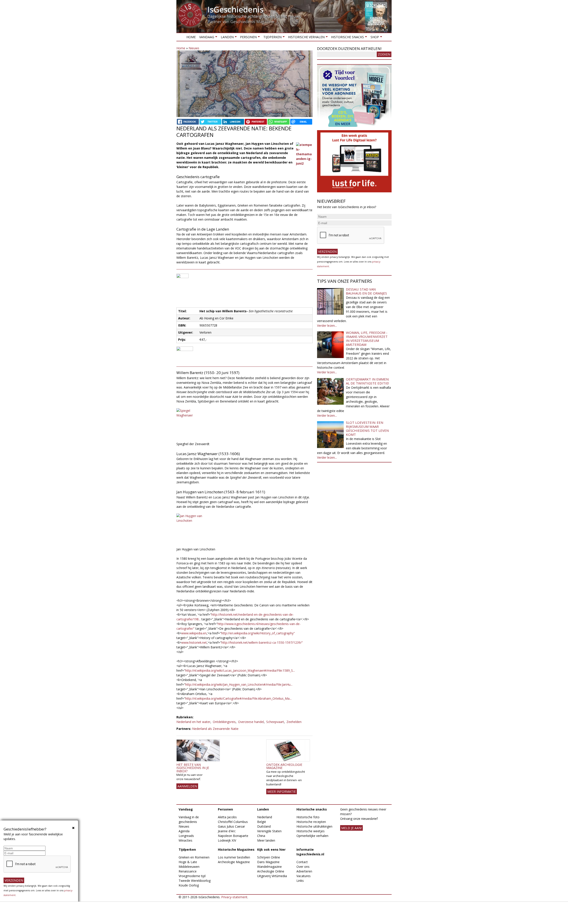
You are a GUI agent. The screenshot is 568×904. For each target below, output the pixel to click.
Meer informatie (281, 791)
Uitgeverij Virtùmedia (272, 876)
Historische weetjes (310, 831)
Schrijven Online (268, 857)
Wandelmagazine (269, 866)
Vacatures (303, 876)
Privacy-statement (234, 897)
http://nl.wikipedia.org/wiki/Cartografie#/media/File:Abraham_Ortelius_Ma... (238, 698)
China (261, 836)
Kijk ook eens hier (271, 849)
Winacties (185, 840)
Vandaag (205, 38)
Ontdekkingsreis (224, 722)
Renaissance (188, 871)
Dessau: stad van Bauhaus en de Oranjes (366, 291)
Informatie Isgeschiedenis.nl (310, 851)
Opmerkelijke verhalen (312, 836)
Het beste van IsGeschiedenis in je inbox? (192, 768)
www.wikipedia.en (194, 633)
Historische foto (308, 817)
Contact (302, 862)
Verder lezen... (327, 325)
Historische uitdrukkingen (314, 826)
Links (300, 880)
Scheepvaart (275, 722)
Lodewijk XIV (227, 840)
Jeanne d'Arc (227, 831)
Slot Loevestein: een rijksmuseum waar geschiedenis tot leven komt (367, 428)
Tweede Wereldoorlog (195, 880)
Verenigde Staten (269, 831)
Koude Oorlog (189, 885)
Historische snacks (346, 38)
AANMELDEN (187, 786)
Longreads (186, 836)
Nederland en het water (193, 722)
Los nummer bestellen (234, 857)
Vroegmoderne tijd (192, 876)
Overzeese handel (251, 722)
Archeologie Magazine (234, 862)
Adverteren (304, 871)
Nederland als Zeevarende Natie (215, 729)
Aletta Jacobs (227, 817)
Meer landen (266, 840)
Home (191, 37)
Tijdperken (271, 38)
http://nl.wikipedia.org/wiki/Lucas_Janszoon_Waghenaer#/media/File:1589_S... (240, 670)
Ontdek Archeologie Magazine (284, 766)
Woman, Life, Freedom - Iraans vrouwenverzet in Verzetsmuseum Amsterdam (367, 338)
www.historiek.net (194, 642)
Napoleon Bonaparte (233, 836)
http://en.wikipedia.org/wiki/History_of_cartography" (258, 633)
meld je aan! (351, 828)
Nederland (264, 817)
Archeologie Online (270, 871)
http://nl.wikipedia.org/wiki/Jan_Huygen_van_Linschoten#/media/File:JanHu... (238, 684)
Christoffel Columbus (233, 822)
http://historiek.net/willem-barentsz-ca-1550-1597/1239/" (262, 642)
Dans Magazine (268, 862)
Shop (374, 38)
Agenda (184, 831)
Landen (226, 38)
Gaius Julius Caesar (231, 826)
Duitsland (264, 826)
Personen (247, 38)
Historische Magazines (236, 849)
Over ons (303, 866)
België (261, 822)
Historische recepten (311, 822)
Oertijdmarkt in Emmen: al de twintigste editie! (367, 381)
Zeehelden (294, 722)
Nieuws (194, 48)
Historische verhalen (305, 38)
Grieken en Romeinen (194, 857)
